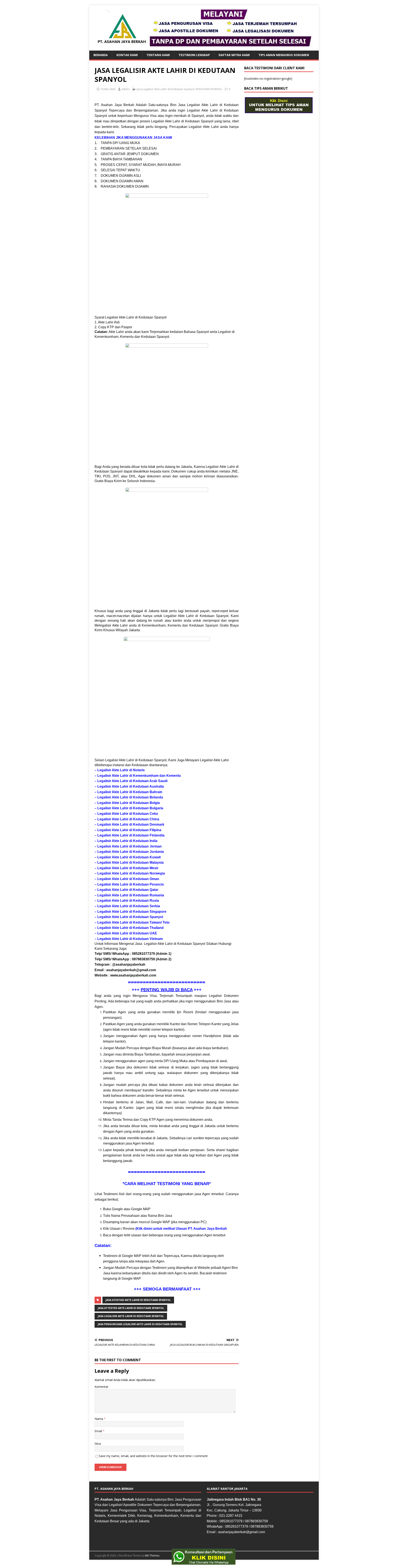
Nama (99, 1419)
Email (99, 1431)
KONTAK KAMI (127, 55)
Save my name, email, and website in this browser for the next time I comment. (153, 1456)
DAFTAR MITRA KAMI (234, 55)
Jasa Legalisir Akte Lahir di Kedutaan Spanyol (165, 89)
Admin (126, 89)
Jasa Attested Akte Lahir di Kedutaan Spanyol (131, 1308)
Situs (98, 1444)
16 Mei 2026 (108, 89)
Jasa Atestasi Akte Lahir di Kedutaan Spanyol (138, 1300)
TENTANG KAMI (158, 55)
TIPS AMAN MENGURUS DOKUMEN (283, 55)
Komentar (101, 1387)
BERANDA (101, 55)
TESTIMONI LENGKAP (194, 55)
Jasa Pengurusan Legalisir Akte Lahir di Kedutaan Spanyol (140, 1324)
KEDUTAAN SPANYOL (209, 89)
